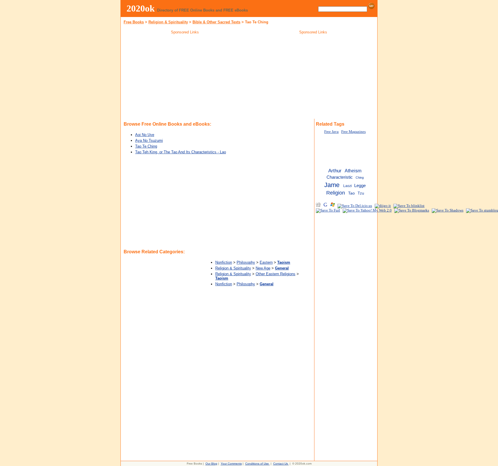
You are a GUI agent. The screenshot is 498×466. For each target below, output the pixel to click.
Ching (360, 177)
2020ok (141, 8)
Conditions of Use (257, 463)
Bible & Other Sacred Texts (216, 22)
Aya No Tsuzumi (149, 140)
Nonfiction (223, 262)
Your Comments (231, 463)
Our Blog (211, 463)
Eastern (266, 262)
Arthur (335, 170)
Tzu (361, 193)
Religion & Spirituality (168, 22)
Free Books (134, 22)
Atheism (353, 170)
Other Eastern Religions (275, 274)
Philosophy (246, 262)
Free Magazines (353, 132)
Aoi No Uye (144, 135)
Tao (351, 193)
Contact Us (280, 463)
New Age (263, 268)
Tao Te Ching (146, 146)
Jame (331, 184)
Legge (360, 185)
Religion (335, 193)
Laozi (347, 186)
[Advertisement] (185, 77)
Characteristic (340, 177)
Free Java (331, 132)
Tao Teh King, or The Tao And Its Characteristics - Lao (180, 152)
